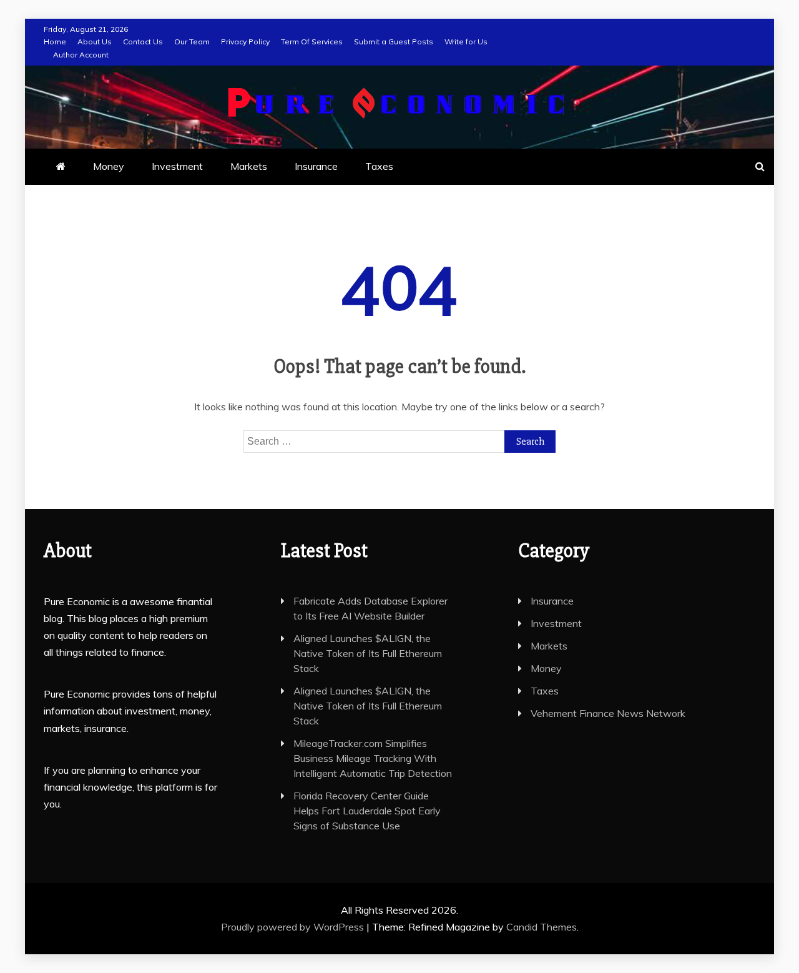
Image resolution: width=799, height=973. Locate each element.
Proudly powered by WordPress (293, 927)
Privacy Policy (245, 41)
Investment (177, 166)
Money (108, 166)
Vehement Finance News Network (608, 713)
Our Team (192, 41)
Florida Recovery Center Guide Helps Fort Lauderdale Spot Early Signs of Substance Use (367, 810)
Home (55, 41)
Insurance (316, 166)
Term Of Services (312, 41)
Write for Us (466, 41)
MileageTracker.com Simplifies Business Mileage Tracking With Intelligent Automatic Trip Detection (372, 758)
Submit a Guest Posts (393, 41)
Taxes (379, 166)
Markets (248, 166)
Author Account (81, 54)
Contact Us (143, 41)
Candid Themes (541, 927)
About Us (94, 41)
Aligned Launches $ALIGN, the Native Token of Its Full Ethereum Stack (367, 653)
